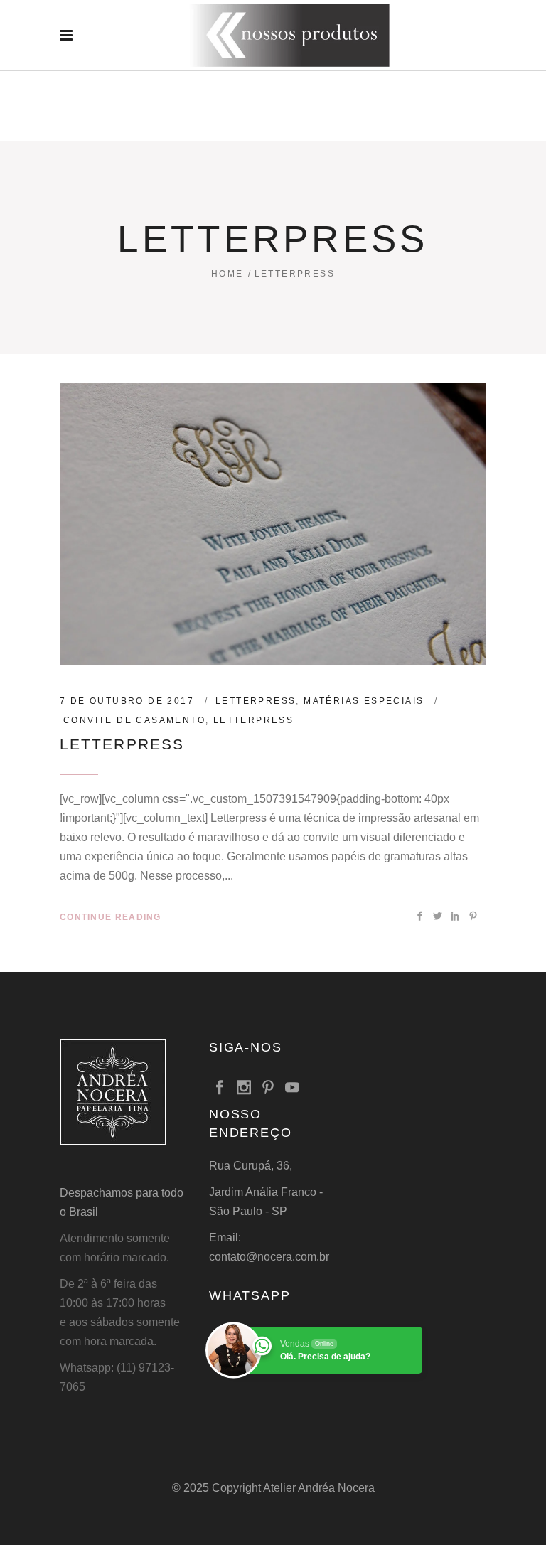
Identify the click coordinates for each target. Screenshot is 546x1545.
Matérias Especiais (364, 701)
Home (227, 274)
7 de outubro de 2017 (127, 701)
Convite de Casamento (134, 720)
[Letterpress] (273, 524)
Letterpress (255, 701)
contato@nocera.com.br (269, 1257)
